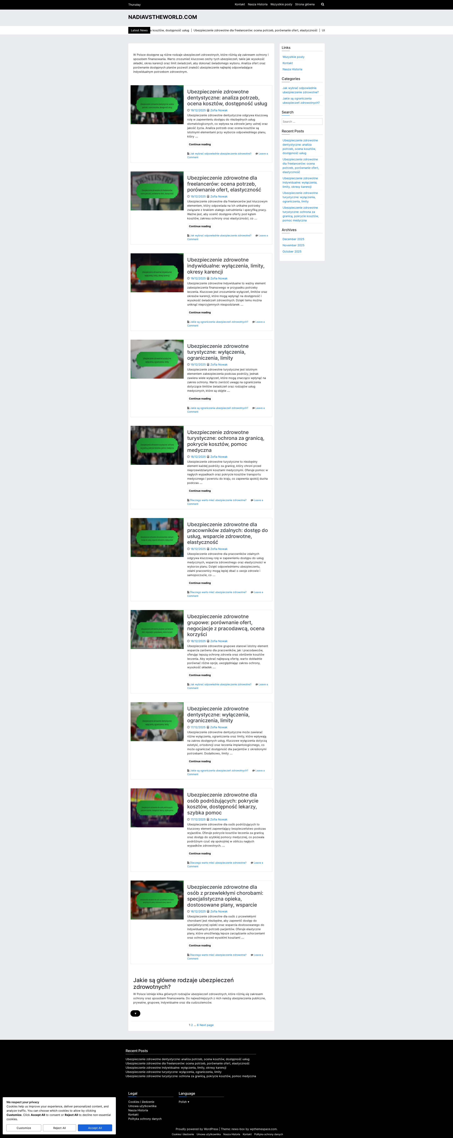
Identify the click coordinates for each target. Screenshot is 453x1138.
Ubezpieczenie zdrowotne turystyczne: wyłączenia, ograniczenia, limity (218, 352)
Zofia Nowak (219, 110)
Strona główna (305, 4)
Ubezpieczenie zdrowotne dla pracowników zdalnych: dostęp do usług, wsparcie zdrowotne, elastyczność (227, 533)
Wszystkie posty (281, 4)
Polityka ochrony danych (145, 1118)
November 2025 (294, 245)
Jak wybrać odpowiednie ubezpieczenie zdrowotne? (220, 153)
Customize (24, 1128)
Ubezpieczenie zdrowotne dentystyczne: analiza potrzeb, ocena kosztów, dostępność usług (227, 98)
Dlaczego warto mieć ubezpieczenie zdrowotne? (218, 500)
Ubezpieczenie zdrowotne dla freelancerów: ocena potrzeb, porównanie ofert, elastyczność (224, 184)
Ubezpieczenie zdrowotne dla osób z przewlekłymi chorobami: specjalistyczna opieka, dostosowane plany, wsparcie (225, 896)
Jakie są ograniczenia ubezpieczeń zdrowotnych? (219, 321)
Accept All (95, 1128)
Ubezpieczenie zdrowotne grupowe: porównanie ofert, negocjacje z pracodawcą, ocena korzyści (226, 625)
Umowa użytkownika (142, 1106)
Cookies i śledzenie (141, 1101)
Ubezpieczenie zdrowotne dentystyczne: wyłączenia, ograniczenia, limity (218, 714)
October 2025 (292, 251)
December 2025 (293, 239)
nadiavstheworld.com (162, 17)
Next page (207, 1025)
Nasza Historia (258, 4)
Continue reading (200, 144)
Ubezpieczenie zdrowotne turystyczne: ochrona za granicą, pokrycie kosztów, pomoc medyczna (225, 441)
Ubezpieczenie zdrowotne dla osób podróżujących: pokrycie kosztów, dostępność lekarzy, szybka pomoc (222, 804)
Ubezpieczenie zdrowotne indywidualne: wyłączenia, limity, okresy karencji (226, 266)
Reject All (59, 1128)
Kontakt (240, 4)
